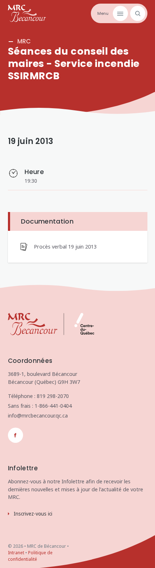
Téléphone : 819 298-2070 (38, 396)
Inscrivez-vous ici (33, 513)
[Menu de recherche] (136, 13)
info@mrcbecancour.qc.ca (38, 415)
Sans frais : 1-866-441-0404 (40, 405)
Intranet (16, 553)
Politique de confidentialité (30, 556)
